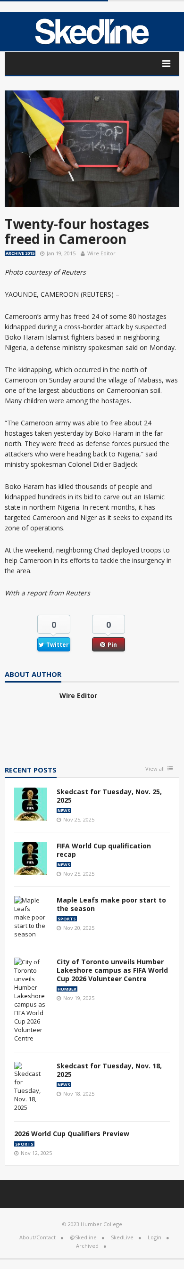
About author (33, 675)
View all (155, 769)
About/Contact (37, 1237)
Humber (67, 989)
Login (154, 1237)
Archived (87, 1245)
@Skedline (83, 1237)
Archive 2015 (20, 253)
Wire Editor (101, 253)
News (64, 810)
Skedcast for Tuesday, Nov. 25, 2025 (109, 796)
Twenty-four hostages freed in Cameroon (77, 231)
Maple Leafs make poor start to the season (111, 904)
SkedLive (122, 1237)
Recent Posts (31, 770)
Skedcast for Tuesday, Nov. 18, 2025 (109, 1070)
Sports (67, 918)
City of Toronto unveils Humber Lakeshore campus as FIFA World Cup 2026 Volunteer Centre (112, 970)
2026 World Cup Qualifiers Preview (71, 1133)
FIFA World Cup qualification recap (104, 850)
